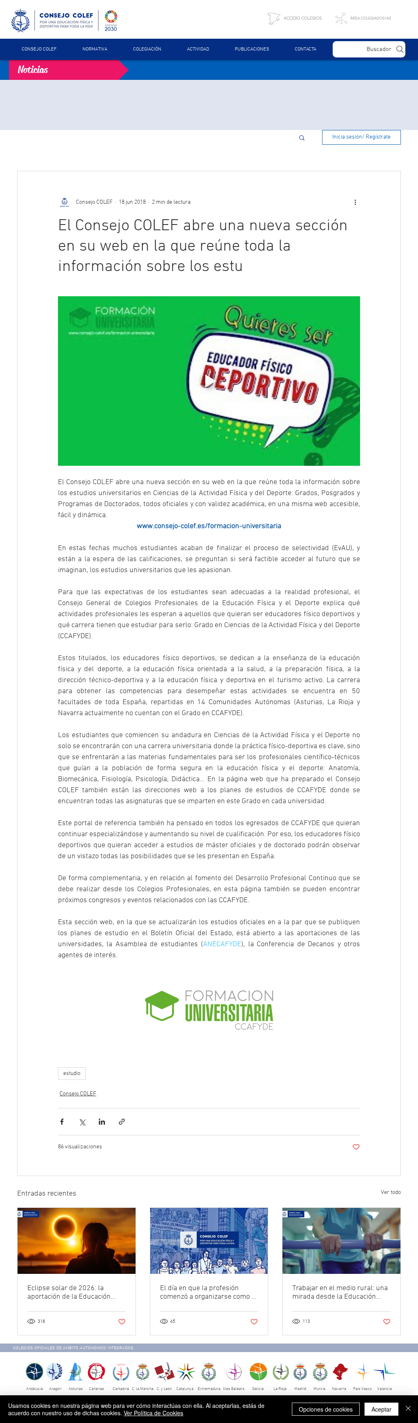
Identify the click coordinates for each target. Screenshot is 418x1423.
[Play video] (209, 381)
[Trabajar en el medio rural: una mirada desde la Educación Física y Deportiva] (341, 1241)
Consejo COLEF (78, 1093)
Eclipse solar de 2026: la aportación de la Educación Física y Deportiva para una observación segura (69, 1292)
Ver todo (391, 1192)
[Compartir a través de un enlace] (122, 1122)
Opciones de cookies (326, 1409)
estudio (71, 1073)
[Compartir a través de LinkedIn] (102, 1122)
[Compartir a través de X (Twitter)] (82, 1122)
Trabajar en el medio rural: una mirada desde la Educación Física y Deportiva (340, 1292)
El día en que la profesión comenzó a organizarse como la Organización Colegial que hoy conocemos (208, 1292)
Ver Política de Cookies (153, 1413)
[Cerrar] (408, 1409)
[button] (94, 49)
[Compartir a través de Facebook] (62, 1122)
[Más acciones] (355, 202)
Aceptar (381, 1409)
